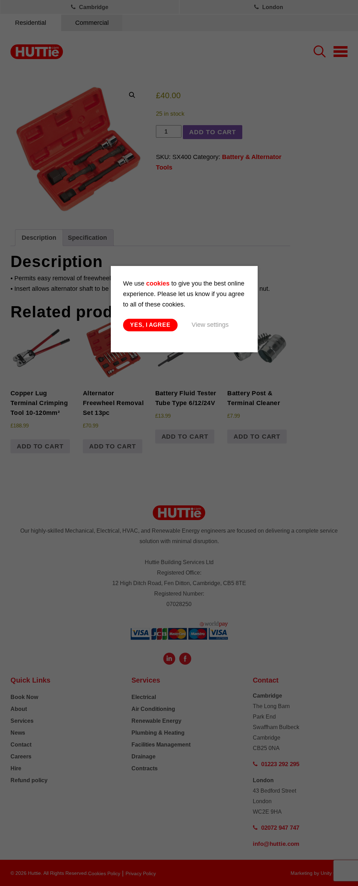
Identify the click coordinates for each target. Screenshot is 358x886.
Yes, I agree (150, 325)
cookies (158, 283)
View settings (210, 324)
